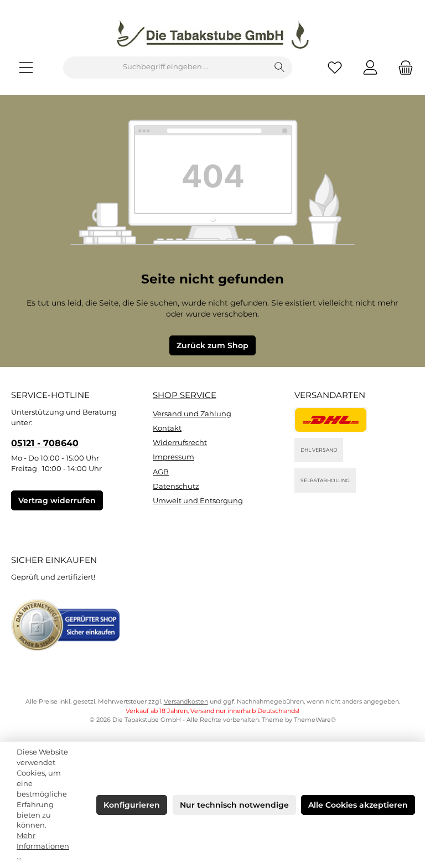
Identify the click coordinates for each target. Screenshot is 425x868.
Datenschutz (176, 486)
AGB (161, 472)
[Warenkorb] (402, 67)
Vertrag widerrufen (57, 500)
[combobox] (165, 67)
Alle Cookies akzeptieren (358, 804)
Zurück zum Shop (212, 345)
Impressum (173, 457)
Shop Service (184, 395)
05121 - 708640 (45, 442)
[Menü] (26, 67)
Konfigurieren (131, 804)
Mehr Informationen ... (43, 846)
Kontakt (167, 428)
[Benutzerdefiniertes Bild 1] (330, 419)
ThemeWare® (315, 720)
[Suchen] (279, 67)
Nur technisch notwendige (234, 804)
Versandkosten (186, 701)
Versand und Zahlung (192, 414)
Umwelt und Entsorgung (198, 501)
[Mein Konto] (370, 67)
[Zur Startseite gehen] (212, 34)
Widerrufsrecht (180, 442)
